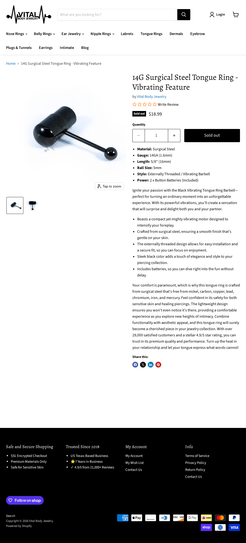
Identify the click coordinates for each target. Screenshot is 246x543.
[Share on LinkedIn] (151, 365)
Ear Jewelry (71, 33)
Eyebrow (197, 33)
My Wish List (134, 462)
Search (10, 516)
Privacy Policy (195, 462)
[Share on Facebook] (135, 365)
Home (11, 63)
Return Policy (195, 469)
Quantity (138, 125)
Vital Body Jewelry (151, 96)
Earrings (46, 47)
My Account (134, 455)
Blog (85, 47)
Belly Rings (43, 33)
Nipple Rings (101, 33)
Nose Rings (15, 33)
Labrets (127, 33)
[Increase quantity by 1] (174, 135)
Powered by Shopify (19, 526)
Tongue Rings (151, 33)
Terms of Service (197, 455)
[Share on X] (143, 365)
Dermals (176, 33)
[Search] (183, 14)
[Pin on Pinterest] (158, 365)
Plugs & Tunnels (19, 47)
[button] (15, 205)
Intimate (67, 47)
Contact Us (133, 469)
